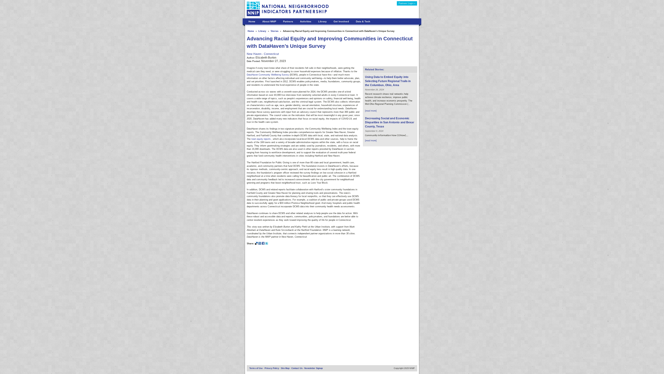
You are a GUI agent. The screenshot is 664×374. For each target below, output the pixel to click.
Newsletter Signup (313, 368)
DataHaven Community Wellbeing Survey (268, 74)
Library (322, 21)
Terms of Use (256, 368)
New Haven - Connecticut (263, 53)
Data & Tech (363, 21)
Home (251, 21)
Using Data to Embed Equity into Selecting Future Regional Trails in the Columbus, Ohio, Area (388, 81)
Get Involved (341, 21)
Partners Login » (407, 3)
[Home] (288, 9)
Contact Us (297, 368)
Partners (288, 21)
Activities (305, 21)
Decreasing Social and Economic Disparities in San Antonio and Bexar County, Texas (389, 122)
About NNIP (269, 21)
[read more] (371, 110)
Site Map (285, 368)
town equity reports (261, 139)
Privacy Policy (272, 368)
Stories (275, 31)
